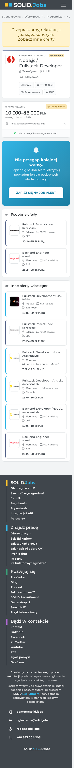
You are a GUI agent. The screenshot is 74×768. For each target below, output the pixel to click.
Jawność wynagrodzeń (27, 493)
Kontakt (16, 627)
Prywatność (19, 508)
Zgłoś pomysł (20, 657)
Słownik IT (18, 607)
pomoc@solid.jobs (30, 711)
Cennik (16, 498)
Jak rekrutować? (23, 592)
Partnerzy (18, 518)
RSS (13, 652)
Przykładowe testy (24, 612)
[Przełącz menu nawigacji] (63, 5)
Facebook (18, 637)
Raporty (16, 559)
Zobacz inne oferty (36, 39)
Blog (14, 582)
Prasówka (18, 577)
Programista (55, 16)
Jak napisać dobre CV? (27, 548)
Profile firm (19, 554)
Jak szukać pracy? (24, 543)
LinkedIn (17, 632)
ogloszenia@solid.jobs (32, 720)
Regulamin (19, 503)
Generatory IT (20, 602)
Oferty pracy (20, 533)
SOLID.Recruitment (25, 597)
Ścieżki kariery (21, 538)
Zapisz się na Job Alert (36, 193)
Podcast (16, 587)
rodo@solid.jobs (28, 729)
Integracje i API (22, 513)
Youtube (17, 647)
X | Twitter (18, 642)
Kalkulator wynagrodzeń (29, 563)
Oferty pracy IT (34, 16)
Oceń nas (17, 662)
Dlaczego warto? (23, 488)
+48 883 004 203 (28, 737)
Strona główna (11, 16)
